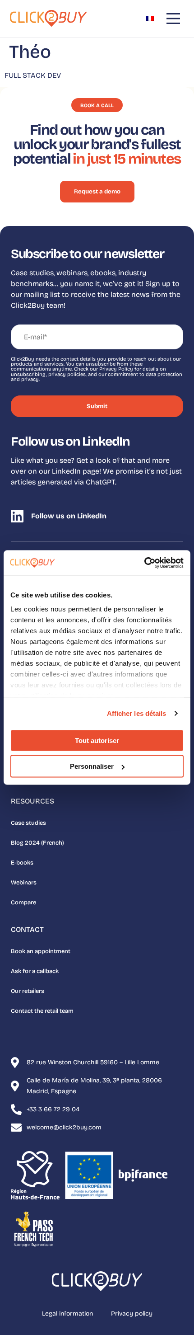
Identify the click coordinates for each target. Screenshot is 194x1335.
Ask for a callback (35, 971)
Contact (27, 929)
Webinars (24, 882)
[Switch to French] (149, 19)
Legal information (67, 1313)
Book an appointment (40, 951)
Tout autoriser (97, 740)
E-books (22, 862)
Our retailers (27, 991)
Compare (23, 902)
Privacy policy (131, 1313)
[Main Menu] (173, 18)
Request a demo (97, 191)
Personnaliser (92, 766)
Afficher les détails (136, 713)
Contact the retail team (42, 1011)
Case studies (28, 823)
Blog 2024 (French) (37, 842)
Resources (32, 801)
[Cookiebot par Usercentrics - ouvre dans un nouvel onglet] (144, 563)
